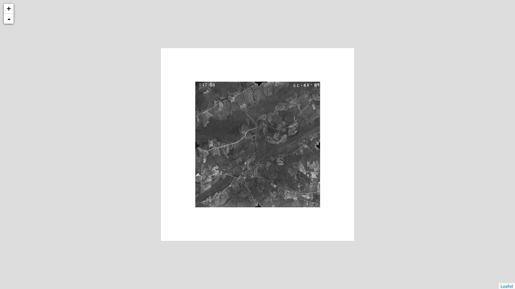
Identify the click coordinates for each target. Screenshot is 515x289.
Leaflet (507, 286)
